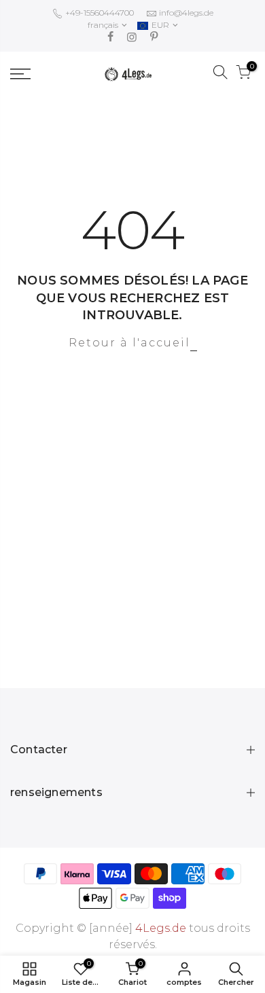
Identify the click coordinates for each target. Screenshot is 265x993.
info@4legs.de (186, 12)
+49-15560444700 (98, 12)
